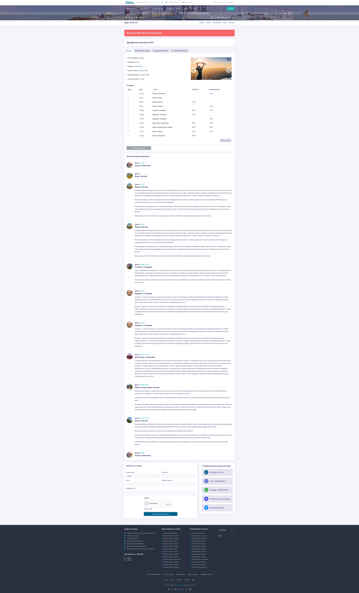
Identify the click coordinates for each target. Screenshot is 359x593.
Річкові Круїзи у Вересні (199, 554)
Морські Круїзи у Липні (171, 549)
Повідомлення (131, 488)
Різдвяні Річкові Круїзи (199, 564)
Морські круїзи (131, 8)
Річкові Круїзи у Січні (198, 533)
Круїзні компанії (157, 8)
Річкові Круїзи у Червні (199, 546)
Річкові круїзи (144, 8)
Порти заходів (180, 574)
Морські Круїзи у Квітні (171, 541)
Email (128, 480)
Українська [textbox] (222, 530)
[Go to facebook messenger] (190, 589)
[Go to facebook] (168, 589)
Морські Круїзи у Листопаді (172, 559)
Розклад (130, 85)
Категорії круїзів (168, 574)
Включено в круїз (143, 51)
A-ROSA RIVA (217, 22)
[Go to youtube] (176, 589)
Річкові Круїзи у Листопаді (200, 559)
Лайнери (169, 8)
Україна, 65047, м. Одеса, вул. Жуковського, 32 (141, 533)
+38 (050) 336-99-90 (217, 472)
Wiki (194, 8)
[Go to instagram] (172, 589)
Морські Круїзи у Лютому (171, 536)
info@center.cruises (133, 536)
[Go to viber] (179, 589)
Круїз (130, 51)
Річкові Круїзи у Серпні (199, 551)
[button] (193, 70)
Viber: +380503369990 (217, 481)
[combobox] (226, 530)
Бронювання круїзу (139, 148)
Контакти (230, 8)
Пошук (225, 22)
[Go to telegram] (186, 589)
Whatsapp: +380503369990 (219, 490)
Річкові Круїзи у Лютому (199, 536)
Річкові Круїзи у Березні (199, 538)
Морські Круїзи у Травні (171, 543)
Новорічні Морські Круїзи (171, 567)
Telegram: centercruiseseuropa (220, 499)
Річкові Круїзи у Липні (198, 549)
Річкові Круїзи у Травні (199, 543)
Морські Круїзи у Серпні (171, 551)
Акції (166, 580)
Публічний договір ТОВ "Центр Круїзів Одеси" (140, 549)
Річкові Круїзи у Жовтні (199, 557)
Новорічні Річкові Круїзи (199, 567)
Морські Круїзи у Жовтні (171, 557)
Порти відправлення (153, 574)
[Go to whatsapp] (183, 589)
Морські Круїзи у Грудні (171, 562)
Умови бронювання (180, 51)
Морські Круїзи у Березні (171, 538)
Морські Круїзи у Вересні (171, 554)
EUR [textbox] (220, 536)
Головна (201, 22)
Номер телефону (167, 480)
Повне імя (165, 472)
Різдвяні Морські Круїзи (171, 564)
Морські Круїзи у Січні (170, 533)
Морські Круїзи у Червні (171, 546)
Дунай (141, 17)
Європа (130, 17)
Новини (186, 8)
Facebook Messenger (217, 508)
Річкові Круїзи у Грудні (199, 562)
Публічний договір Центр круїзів (136, 546)
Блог (177, 8)
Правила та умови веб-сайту (135, 543)
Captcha (146, 498)
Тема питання (130, 472)
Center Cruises (179, 585)
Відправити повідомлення (160, 514)
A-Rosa (208, 22)
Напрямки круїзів (206, 574)
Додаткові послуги (161, 51)
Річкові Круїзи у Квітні (198, 541)
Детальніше (226, 140)
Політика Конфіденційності (134, 541)
